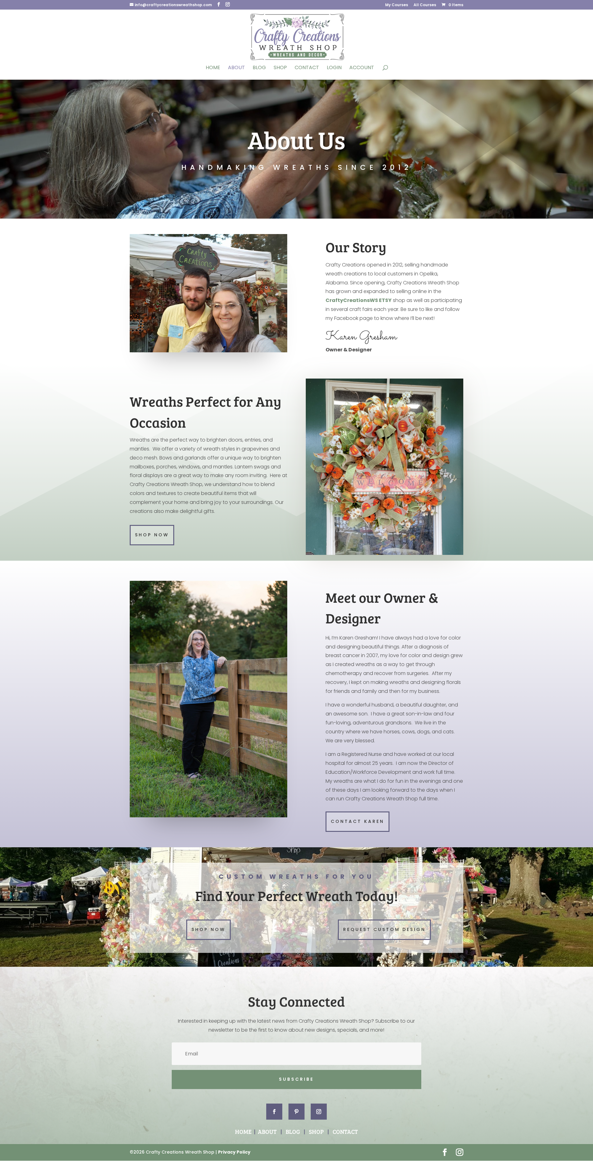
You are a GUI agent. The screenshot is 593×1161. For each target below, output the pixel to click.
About (236, 68)
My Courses (396, 5)
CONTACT (345, 1131)
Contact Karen (357, 821)
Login (334, 68)
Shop (280, 68)
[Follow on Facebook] (274, 1112)
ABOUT (267, 1131)
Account (361, 68)
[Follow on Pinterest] (296, 1112)
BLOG (293, 1131)
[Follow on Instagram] (319, 1112)
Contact (307, 68)
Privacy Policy (234, 1152)
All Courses (425, 5)
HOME (243, 1131)
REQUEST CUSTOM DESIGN (384, 929)
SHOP (316, 1131)
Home (213, 68)
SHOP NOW (152, 535)
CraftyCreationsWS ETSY (359, 300)
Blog (259, 68)
